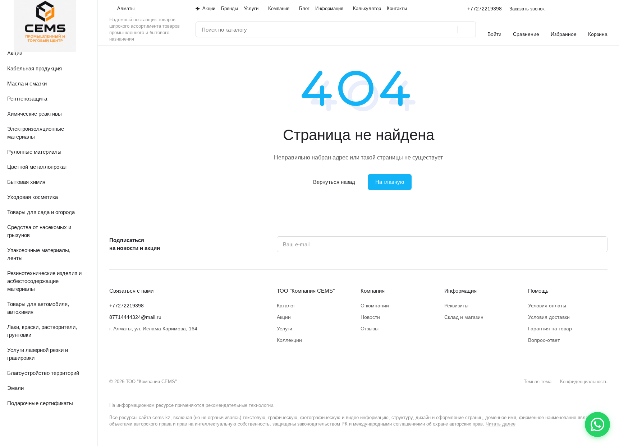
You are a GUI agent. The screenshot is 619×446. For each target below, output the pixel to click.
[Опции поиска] (434, 29)
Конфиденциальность (583, 381)
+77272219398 (484, 8)
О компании (375, 305)
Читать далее (500, 424)
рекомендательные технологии (239, 405)
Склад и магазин (463, 317)
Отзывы (370, 328)
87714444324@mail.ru (135, 317)
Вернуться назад (334, 182)
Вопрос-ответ (544, 340)
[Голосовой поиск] (450, 29)
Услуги (284, 328)
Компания (373, 291)
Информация (460, 291)
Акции (284, 317)
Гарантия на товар (550, 328)
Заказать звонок (527, 8)
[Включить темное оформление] (604, 8)
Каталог (286, 305)
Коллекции (289, 340)
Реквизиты (456, 305)
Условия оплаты (547, 305)
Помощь (538, 291)
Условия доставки (549, 317)
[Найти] (467, 29)
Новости (370, 317)
